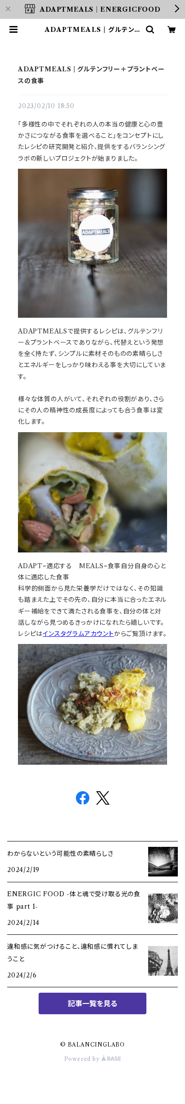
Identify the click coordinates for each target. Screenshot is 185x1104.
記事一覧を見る (92, 1003)
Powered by (82, 1059)
